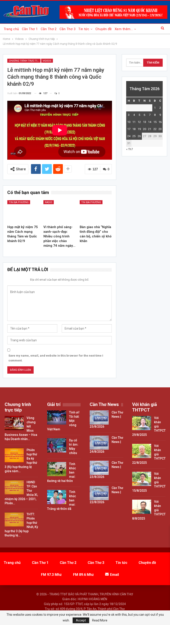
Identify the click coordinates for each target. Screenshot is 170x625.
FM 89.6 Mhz (83, 575)
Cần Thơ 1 (30, 29)
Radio (48, 202)
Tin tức (83, 29)
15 (154, 122)
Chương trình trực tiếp (24, 60)
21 (149, 129)
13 (144, 122)
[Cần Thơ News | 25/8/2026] (99, 417)
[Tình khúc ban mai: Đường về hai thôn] (56, 469)
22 (154, 129)
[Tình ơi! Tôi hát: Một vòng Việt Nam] (56, 417)
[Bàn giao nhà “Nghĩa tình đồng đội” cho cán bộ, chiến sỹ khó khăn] (96, 211)
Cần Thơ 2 (49, 29)
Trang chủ (11, 29)
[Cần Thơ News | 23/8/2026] (99, 468)
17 (128, 129)
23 (160, 129)
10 (128, 122)
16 (160, 122)
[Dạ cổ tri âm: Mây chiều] (56, 445)
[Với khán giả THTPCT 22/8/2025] (141, 451)
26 (139, 136)
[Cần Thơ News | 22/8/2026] (99, 493)
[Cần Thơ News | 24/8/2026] (99, 443)
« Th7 (129, 149)
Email (114, 575)
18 (133, 129)
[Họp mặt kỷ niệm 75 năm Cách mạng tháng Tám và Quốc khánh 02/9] (23, 211)
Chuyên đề (103, 29)
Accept (81, 620)
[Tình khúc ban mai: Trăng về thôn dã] (56, 497)
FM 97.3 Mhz (51, 575)
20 (144, 129)
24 (128, 136)
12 (139, 122)
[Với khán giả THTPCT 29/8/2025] (141, 423)
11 (133, 122)
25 (133, 136)
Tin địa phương (19, 202)
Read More (99, 620)
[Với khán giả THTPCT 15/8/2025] (141, 479)
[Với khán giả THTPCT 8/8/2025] (141, 507)
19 (139, 129)
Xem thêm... (124, 29)
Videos (47, 60)
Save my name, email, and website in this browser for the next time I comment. (55, 358)
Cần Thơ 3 (67, 29)
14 (149, 122)
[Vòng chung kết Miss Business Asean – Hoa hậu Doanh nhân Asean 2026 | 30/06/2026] (14, 423)
